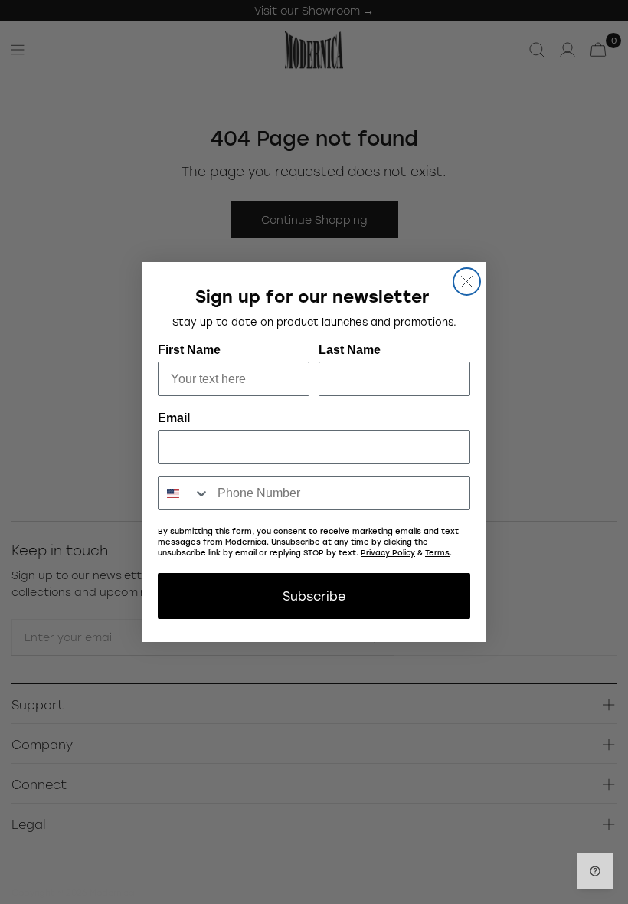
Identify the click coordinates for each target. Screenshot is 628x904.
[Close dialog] (466, 281)
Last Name (350, 349)
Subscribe (314, 596)
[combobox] (184, 493)
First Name (189, 349)
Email (174, 417)
